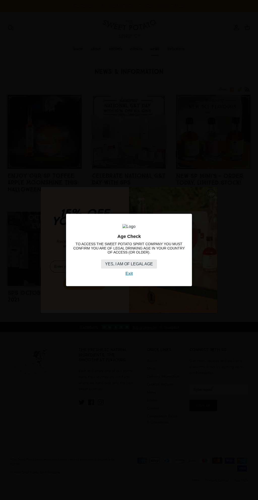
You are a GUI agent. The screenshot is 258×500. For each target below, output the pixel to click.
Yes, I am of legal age (129, 264)
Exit (129, 273)
